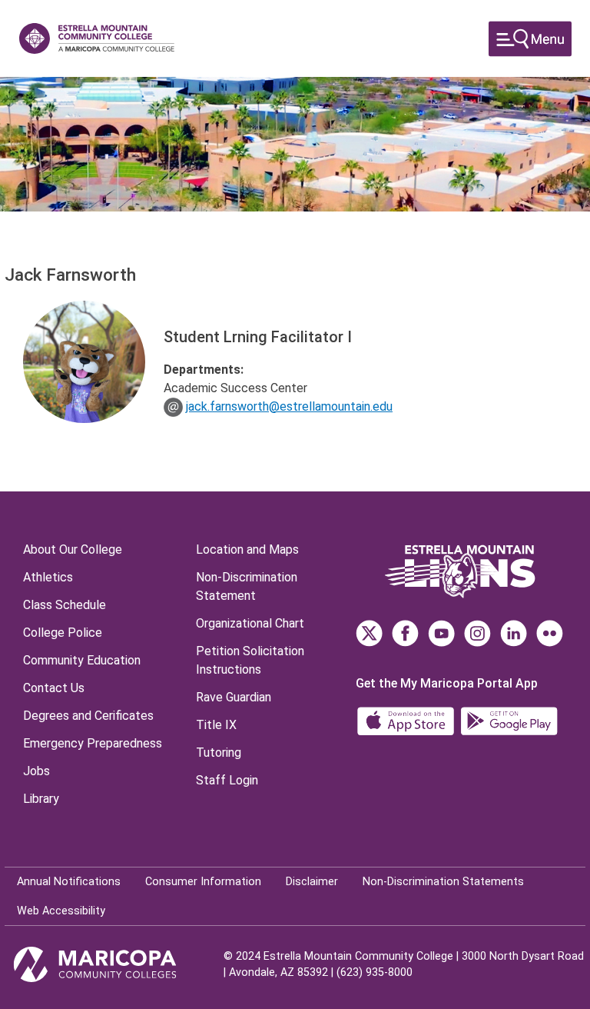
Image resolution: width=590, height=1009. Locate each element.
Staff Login (227, 780)
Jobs (36, 771)
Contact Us (54, 688)
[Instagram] (477, 633)
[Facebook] (405, 633)
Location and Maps (247, 549)
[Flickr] (549, 633)
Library (41, 798)
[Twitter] (369, 633)
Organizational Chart (250, 623)
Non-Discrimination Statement (246, 586)
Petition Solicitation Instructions (250, 660)
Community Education (82, 660)
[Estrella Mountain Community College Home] (96, 38)
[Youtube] (441, 633)
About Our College (72, 549)
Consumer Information (203, 881)
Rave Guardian (233, 697)
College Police (62, 632)
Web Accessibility (61, 910)
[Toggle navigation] (530, 39)
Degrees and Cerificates (88, 715)
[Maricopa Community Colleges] (114, 964)
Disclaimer (312, 881)
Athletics (48, 577)
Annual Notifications (69, 881)
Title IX (216, 725)
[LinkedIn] (513, 633)
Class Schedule (64, 605)
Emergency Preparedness (92, 743)
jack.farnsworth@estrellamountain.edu (289, 406)
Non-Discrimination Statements (443, 881)
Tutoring (218, 752)
